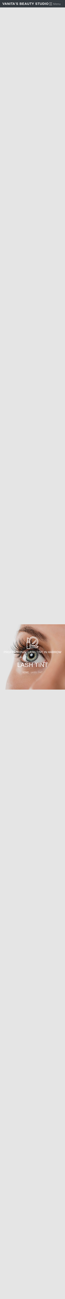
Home (26, 672)
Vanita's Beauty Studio (17, 4)
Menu (56, 4)
